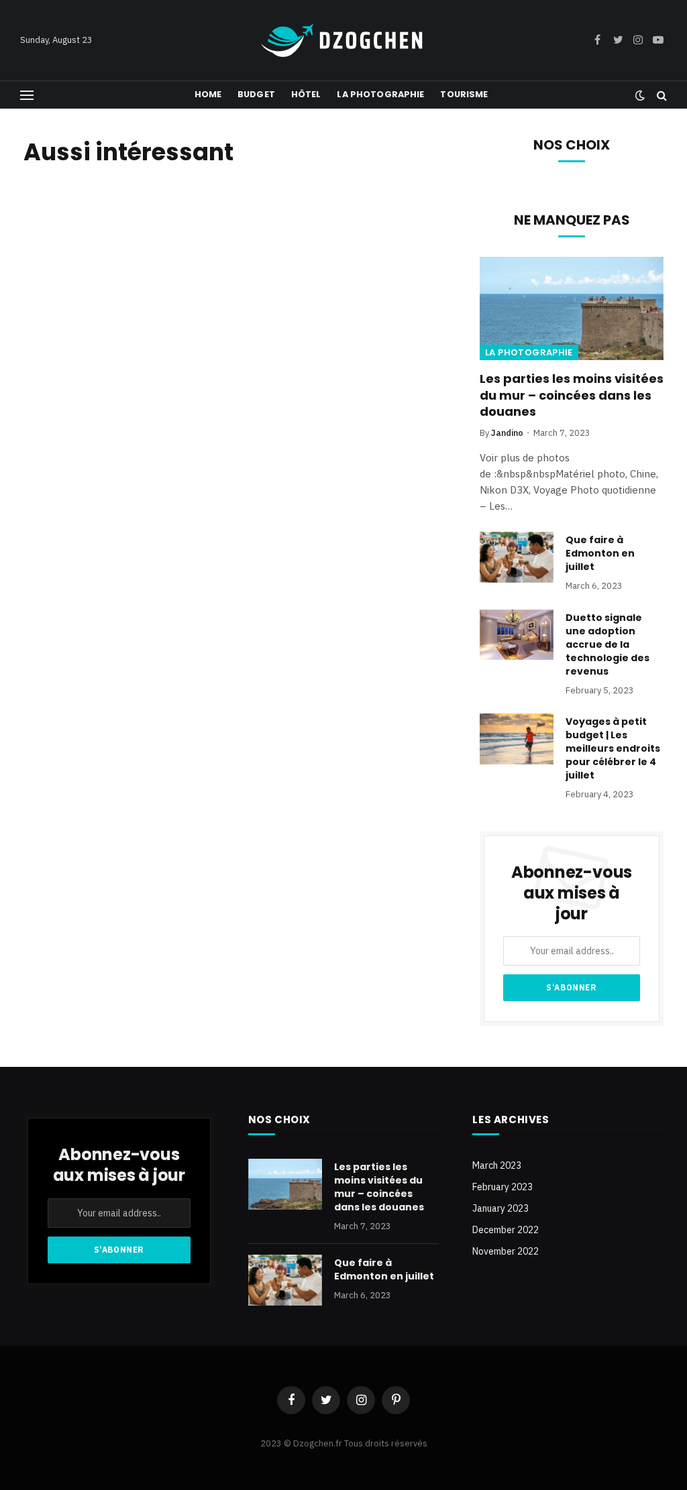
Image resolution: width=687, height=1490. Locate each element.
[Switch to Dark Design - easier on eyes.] (640, 95)
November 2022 (505, 1251)
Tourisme (464, 94)
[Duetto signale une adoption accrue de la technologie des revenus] (516, 635)
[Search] (660, 95)
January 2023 (500, 1208)
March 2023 (496, 1165)
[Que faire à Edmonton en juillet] (516, 557)
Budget (256, 94)
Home (208, 94)
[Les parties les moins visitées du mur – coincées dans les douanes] (572, 308)
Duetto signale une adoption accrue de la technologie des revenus (607, 644)
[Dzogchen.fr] (343, 40)
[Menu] (27, 95)
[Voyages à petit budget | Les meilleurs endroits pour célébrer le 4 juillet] (516, 738)
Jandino (507, 433)
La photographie (380, 94)
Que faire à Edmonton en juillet (600, 553)
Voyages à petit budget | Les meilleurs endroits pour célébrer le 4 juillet (613, 748)
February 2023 (502, 1187)
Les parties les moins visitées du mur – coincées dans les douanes (572, 395)
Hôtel (306, 94)
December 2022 (505, 1230)
